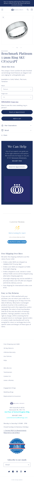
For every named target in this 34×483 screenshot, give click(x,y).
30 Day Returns (9, 348)
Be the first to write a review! (17, 242)
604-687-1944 (17, 415)
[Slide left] (13, 48)
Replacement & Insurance (12, 396)
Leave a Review (9, 380)
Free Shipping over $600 (12, 344)
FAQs (5, 360)
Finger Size (4, 93)
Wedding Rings (9, 392)
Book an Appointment (17, 112)
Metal (3, 85)
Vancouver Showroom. (19, 158)
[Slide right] (21, 48)
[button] (2, 10)
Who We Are (8, 368)
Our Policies (8, 356)
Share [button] (5, 135)
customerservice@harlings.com (17, 417)
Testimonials (8, 372)
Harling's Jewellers (18, 479)
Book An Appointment (17, 167)
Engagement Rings (10, 388)
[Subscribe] (28, 465)
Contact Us (7, 376)
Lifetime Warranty (9, 352)
